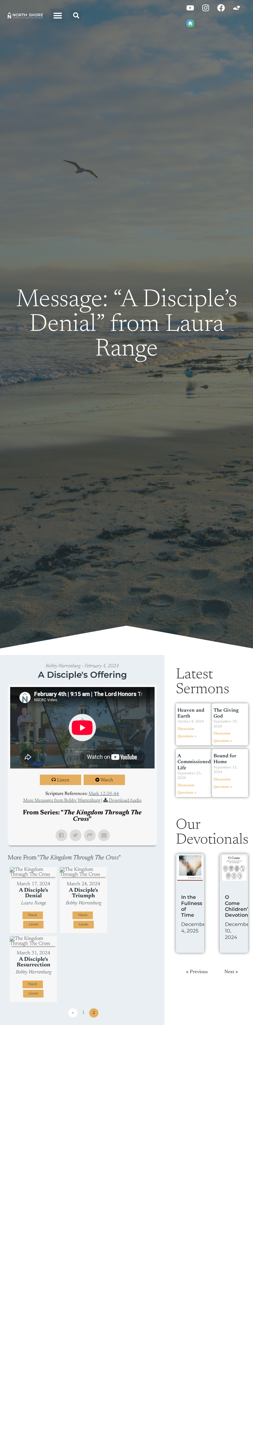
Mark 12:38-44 (104, 794)
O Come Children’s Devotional (239, 906)
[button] (57, 16)
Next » (231, 971)
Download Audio (125, 800)
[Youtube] (190, 7)
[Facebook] (221, 7)
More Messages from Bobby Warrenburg (61, 800)
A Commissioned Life (194, 762)
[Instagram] (205, 7)
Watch (107, 780)
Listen (63, 780)
